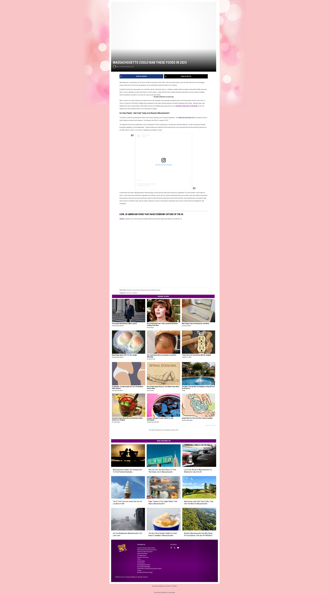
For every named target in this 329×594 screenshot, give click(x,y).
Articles (129, 293)
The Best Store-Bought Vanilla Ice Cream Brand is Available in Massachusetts (162, 534)
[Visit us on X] (175, 548)
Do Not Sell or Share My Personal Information (149, 568)
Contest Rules (141, 561)
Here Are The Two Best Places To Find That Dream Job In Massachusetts (162, 471)
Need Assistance (148, 551)
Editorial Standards (142, 553)
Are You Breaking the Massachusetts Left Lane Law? (127, 534)
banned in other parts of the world (186, 106)
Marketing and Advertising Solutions (147, 549)
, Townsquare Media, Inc (130, 577)
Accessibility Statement (143, 565)
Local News (134, 293)
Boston (138, 290)
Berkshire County (131, 290)
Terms (139, 559)
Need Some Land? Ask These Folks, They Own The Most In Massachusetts (198, 502)
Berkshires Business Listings (145, 572)
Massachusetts (145, 290)
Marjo (118, 66)
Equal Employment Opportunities (146, 548)
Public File (140, 551)
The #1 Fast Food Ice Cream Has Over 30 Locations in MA (127, 502)
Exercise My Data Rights (143, 566)
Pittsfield (152, 290)
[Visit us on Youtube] (178, 548)
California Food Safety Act (186, 117)
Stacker (122, 219)
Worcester (157, 290)
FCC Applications (141, 555)
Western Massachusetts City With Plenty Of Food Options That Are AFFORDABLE (198, 534)
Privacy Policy (141, 563)
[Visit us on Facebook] (172, 548)
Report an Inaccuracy (143, 557)
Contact (139, 570)
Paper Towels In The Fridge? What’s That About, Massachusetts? (162, 502)
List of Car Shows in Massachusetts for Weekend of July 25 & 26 (198, 471)
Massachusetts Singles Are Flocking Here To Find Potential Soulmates (127, 471)
